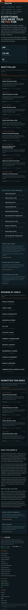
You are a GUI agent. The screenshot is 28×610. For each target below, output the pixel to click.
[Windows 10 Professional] (14, 176)
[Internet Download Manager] (14, 135)
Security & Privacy (5, 567)
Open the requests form (7, 269)
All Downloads (10, 6)
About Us (3, 592)
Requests (19, 6)
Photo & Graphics (5, 553)
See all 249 (4, 74)
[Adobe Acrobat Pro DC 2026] (14, 163)
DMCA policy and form (7, 531)
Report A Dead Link (5, 596)
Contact (19, 9)
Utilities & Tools (4, 563)
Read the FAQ (5, 283)
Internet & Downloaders (6, 565)
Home (3, 6)
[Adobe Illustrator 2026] (14, 109)
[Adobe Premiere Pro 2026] (14, 96)
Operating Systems (5, 559)
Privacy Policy (4, 602)
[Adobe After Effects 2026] (14, 122)
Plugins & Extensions (5, 571)
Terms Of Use (4, 600)
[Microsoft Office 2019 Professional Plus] (14, 149)
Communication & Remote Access (8, 575)
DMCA (2, 598)
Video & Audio (4, 555)
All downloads (5, 387)
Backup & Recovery (5, 573)
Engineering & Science (6, 569)
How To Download (7, 9)
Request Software (5, 583)
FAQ (14, 9)
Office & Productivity (5, 557)
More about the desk (6, 257)
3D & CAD (3, 561)
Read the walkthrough (7, 519)
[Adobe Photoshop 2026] (14, 83)
